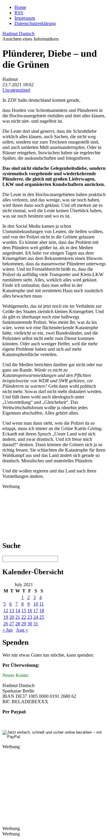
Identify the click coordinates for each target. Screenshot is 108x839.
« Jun (7, 629)
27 (11, 623)
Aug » (22, 629)
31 (35, 623)
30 (29, 623)
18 (41, 610)
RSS (18, 12)
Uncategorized (16, 90)
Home (20, 7)
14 (17, 610)
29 (23, 623)
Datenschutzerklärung (35, 23)
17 (35, 610)
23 (29, 617)
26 (5, 623)
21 (17, 617)
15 (23, 610)
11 (41, 603)
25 (41, 617)
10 (35, 603)
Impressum (24, 18)
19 (5, 617)
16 (29, 610)
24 (35, 617)
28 (17, 623)
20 (11, 617)
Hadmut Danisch (18, 33)
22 (23, 617)
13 (11, 610)
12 (5, 610)
